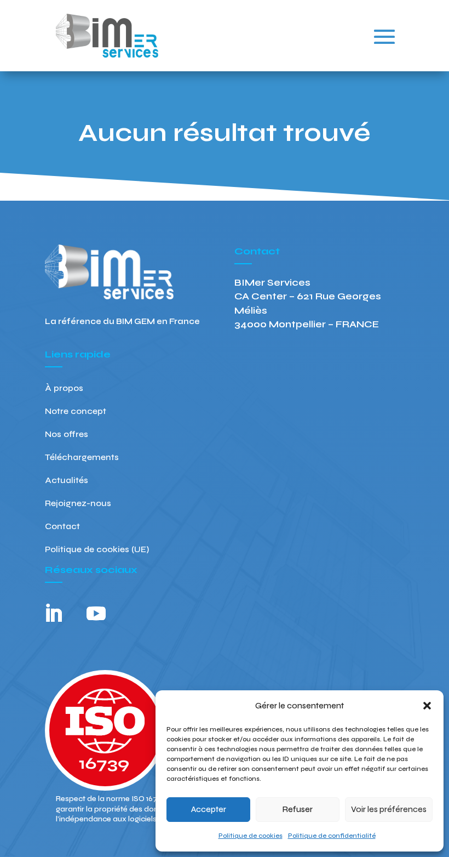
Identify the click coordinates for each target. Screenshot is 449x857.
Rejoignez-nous (78, 504)
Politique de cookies (250, 835)
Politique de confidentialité (332, 835)
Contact (62, 527)
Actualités (66, 480)
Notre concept (75, 411)
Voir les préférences (389, 809)
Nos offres (66, 434)
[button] (427, 705)
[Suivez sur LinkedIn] (53, 613)
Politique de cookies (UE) (97, 550)
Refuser (298, 809)
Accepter (208, 809)
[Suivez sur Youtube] (96, 613)
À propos (64, 388)
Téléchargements (82, 457)
